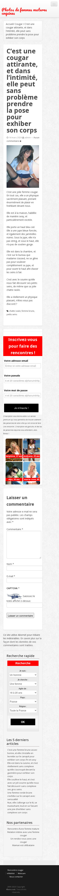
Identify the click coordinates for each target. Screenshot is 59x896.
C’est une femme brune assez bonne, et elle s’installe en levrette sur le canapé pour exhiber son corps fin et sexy (22, 754)
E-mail (10, 576)
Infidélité (11, 873)
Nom (9, 564)
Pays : (23, 697)
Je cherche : (23, 680)
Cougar (18, 24)
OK (23, 722)
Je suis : (23, 671)
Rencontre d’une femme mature (23, 828)
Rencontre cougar (15, 870)
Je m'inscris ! (21, 408)
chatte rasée (15, 311)
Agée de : (23, 688)
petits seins (12, 314)
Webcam (22, 873)
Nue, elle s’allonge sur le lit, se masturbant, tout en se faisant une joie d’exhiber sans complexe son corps (22, 807)
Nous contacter (16, 876)
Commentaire (15, 529)
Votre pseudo (12, 375)
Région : (23, 706)
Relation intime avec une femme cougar (23, 834)
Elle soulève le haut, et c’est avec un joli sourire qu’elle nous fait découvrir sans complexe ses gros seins (23, 784)
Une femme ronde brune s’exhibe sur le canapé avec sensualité (21, 796)
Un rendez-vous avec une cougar (23, 840)
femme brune (28, 311)
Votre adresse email (16, 360)
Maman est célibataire (23, 845)
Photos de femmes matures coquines (24, 11)
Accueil (9, 24)
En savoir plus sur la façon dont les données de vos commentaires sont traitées (22, 642)
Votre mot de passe (16, 390)
